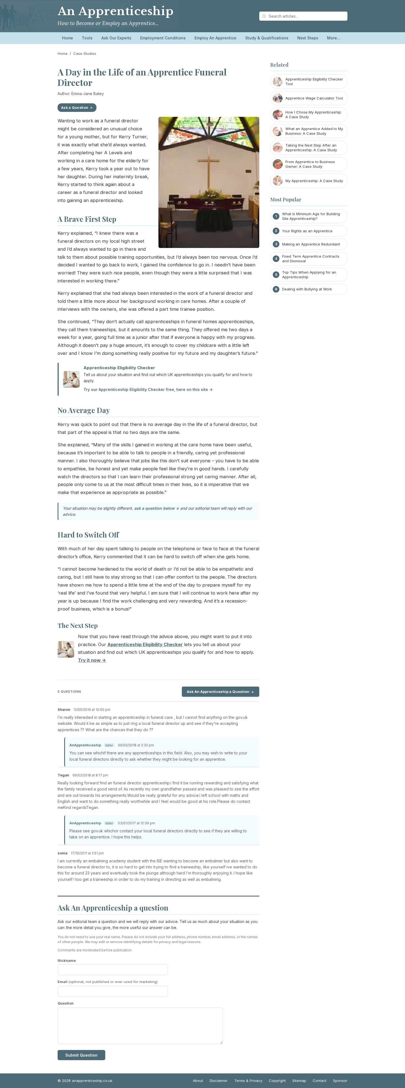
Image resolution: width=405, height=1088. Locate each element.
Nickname (67, 960)
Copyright (277, 1080)
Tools (87, 38)
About (198, 1080)
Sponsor (340, 1080)
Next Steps (307, 38)
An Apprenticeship (116, 11)
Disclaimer (219, 1080)
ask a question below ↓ (156, 508)
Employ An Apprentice (215, 38)
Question (66, 1003)
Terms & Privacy (248, 1080)
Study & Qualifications (266, 38)
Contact (319, 1080)
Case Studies (84, 53)
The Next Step (78, 625)
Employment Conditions (163, 38)
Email (108, 981)
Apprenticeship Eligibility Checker (119, 367)
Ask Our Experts (116, 38)
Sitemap (299, 1080)
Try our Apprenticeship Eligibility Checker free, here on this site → (148, 389)
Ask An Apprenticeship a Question (218, 691)
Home (67, 38)
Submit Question (81, 1055)
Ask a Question (74, 108)
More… (334, 38)
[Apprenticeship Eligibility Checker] (66, 651)
